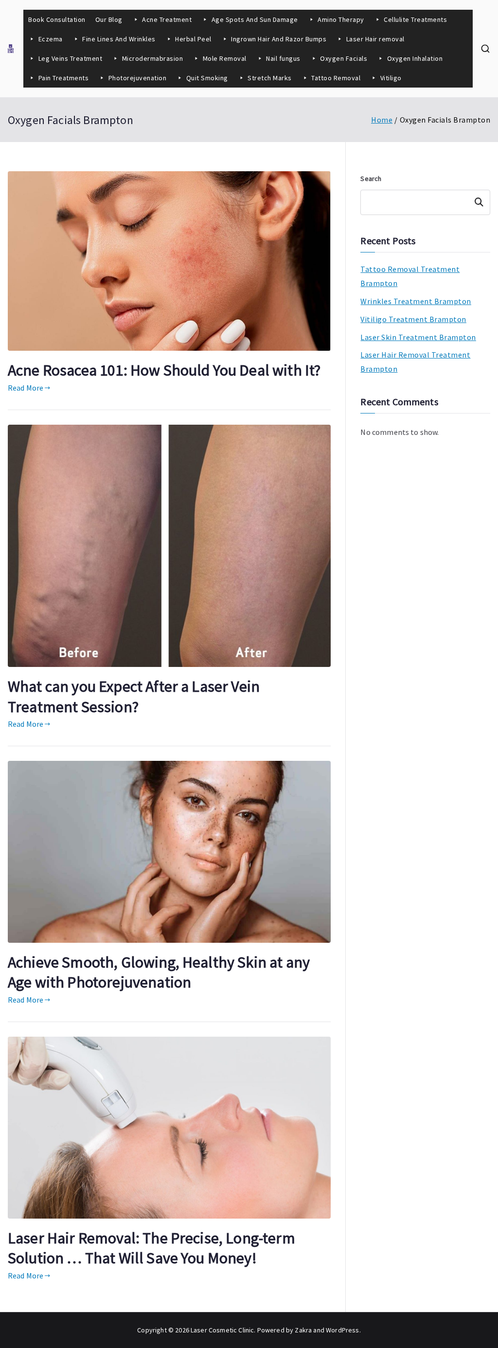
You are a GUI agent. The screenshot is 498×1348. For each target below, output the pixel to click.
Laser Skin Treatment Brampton (418, 337)
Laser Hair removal (375, 39)
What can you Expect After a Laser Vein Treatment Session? (134, 697)
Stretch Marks (270, 77)
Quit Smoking (207, 77)
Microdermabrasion (152, 58)
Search (370, 178)
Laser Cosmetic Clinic (222, 1330)
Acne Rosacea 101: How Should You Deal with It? (164, 370)
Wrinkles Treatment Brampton (415, 301)
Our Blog (109, 19)
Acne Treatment (167, 19)
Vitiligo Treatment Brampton (413, 319)
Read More (25, 388)
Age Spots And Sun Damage (255, 19)
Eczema (50, 39)
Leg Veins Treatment (70, 58)
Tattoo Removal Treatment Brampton (410, 276)
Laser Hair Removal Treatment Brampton (415, 362)
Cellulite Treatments (415, 19)
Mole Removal (225, 58)
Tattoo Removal (335, 77)
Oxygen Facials (343, 58)
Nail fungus (283, 58)
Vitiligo (391, 77)
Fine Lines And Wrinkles (119, 39)
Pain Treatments (63, 77)
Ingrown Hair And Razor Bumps (278, 39)
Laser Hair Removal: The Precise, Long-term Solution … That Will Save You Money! (151, 1248)
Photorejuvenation (137, 77)
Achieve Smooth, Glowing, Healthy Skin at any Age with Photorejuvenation (159, 972)
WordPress (342, 1330)
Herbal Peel (193, 39)
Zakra (303, 1330)
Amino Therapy (341, 19)
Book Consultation (57, 19)
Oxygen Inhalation (416, 58)
